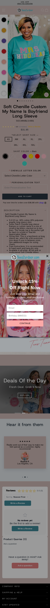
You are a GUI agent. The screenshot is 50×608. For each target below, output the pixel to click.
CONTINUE (25, 323)
